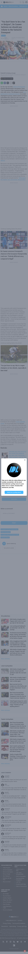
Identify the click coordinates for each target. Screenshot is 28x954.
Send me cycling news (14, 492)
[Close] (25, 460)
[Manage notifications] (25, 951)
